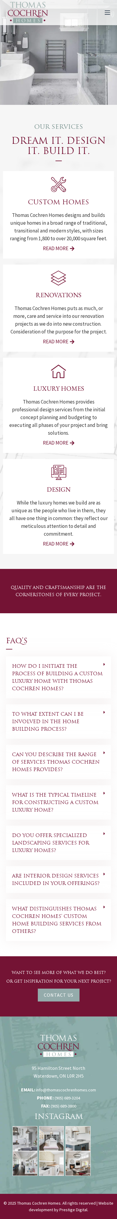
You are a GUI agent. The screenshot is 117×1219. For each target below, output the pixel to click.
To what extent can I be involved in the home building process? (48, 721)
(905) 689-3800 (63, 1106)
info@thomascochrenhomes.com (66, 1090)
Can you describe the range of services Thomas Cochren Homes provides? (56, 762)
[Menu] (107, 12)
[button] (58, 677)
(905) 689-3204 (67, 1098)
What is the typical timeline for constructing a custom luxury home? (55, 802)
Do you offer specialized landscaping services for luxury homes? (50, 843)
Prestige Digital (73, 1209)
